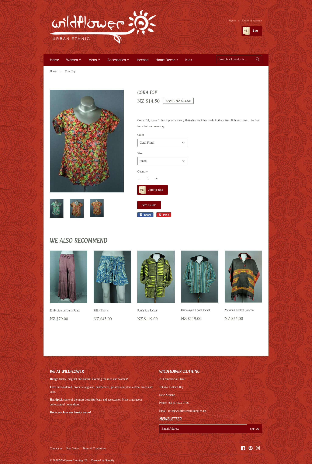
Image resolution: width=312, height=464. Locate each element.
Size (139, 153)
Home (54, 60)
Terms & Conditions (94, 448)
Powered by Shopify (102, 460)
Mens (93, 60)
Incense (142, 60)
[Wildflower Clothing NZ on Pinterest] (250, 448)
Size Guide (149, 205)
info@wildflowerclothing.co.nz (187, 410)
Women (72, 60)
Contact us (56, 448)
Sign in (232, 20)
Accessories (117, 60)
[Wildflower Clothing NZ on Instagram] (258, 448)
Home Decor (166, 60)
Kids (188, 60)
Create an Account (252, 20)
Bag (255, 30)
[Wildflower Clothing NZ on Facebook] (243, 448)
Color (140, 134)
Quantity (142, 171)
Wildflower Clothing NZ (73, 460)
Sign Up (254, 428)
